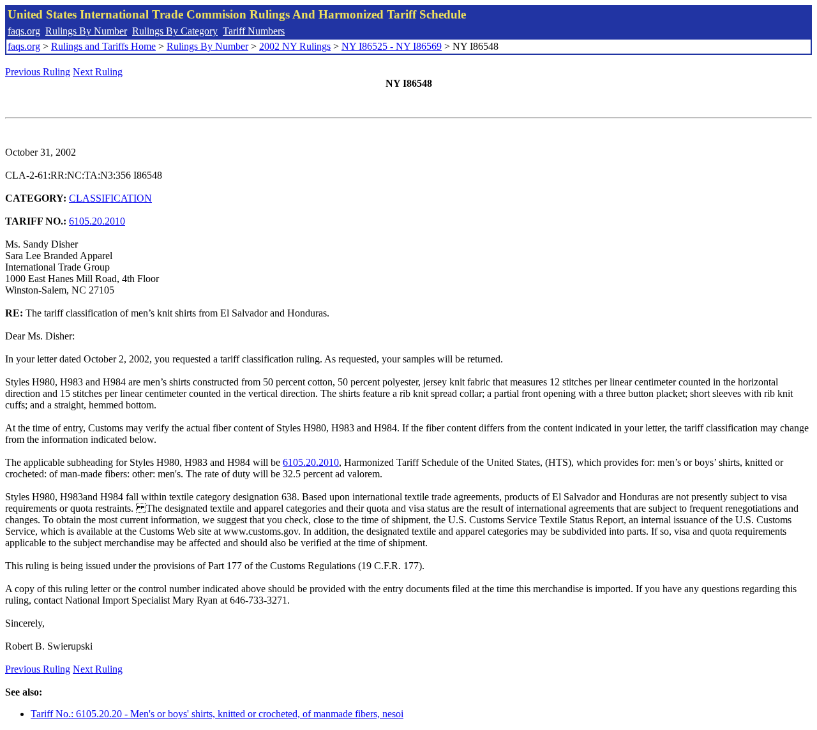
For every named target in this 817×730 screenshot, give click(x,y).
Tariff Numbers (254, 31)
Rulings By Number (86, 31)
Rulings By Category (175, 31)
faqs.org (24, 31)
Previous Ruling (37, 71)
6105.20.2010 (97, 221)
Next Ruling (98, 71)
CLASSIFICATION (110, 198)
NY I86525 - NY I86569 (391, 46)
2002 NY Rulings (295, 46)
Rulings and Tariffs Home (103, 46)
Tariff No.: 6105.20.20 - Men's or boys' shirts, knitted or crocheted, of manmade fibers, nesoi (217, 713)
